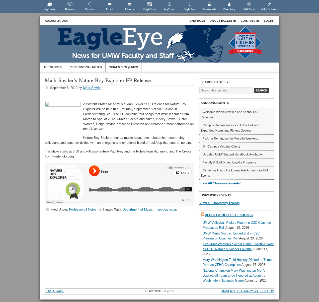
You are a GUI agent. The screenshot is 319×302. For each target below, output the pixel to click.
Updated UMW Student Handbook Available (232, 154)
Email (109, 9)
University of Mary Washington (247, 291)
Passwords (209, 9)
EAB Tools (249, 9)
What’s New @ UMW (123, 67)
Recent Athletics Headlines (229, 215)
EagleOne (149, 9)
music (173, 209)
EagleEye (164, 46)
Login (268, 20)
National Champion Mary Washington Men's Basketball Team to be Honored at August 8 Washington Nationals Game (234, 275)
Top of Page (54, 291)
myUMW (49, 9)
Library (129, 9)
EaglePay (189, 9)
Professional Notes (86, 67)
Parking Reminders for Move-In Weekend (230, 138)
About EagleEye (223, 20)
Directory (229, 9)
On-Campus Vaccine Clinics (221, 146)
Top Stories (53, 67)
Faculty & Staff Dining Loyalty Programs (229, 162)
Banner (69, 9)
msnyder (161, 209)
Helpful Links (269, 9)
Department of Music (138, 209)
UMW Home (197, 20)
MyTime (169, 9)
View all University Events (219, 203)
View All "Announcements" (220, 183)
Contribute (250, 20)
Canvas (89, 9)
